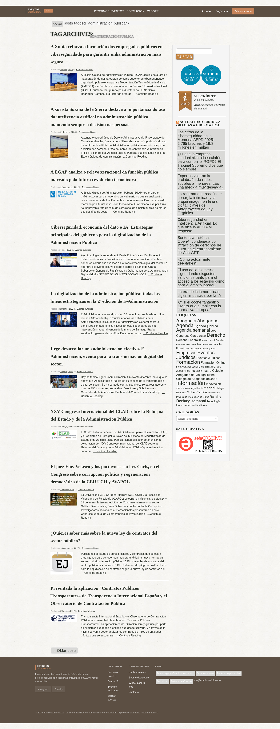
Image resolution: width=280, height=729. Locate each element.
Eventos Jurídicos (208, 358)
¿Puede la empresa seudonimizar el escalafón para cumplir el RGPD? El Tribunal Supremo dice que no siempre (200, 161)
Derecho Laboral (187, 340)
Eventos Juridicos (84, 69)
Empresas (186, 352)
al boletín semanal (209, 102)
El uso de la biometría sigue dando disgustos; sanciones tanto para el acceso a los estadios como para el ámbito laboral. (201, 277)
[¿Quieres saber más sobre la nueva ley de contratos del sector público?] (61, 563)
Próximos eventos (109, 11)
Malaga (219, 388)
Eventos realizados (113, 688)
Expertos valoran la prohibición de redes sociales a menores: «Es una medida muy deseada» (200, 181)
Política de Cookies (181, 681)
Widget (153, 11)
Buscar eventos (112, 697)
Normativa (181, 392)
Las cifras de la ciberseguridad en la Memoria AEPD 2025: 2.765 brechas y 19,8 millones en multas (196, 139)
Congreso (183, 335)
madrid (209, 387)
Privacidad (181, 396)
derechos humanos (201, 344)
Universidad (183, 405)
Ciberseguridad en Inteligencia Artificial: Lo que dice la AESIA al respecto (197, 225)
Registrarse (222, 11)
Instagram (43, 689)
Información (190, 383)
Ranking (215, 396)
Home (57, 24)
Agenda (185, 324)
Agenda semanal (193, 329)
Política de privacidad (229, 673)
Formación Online (213, 362)
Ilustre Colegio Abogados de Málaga (199, 372)
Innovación (213, 383)
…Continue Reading (146, 94)
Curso (194, 335)
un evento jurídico (190, 76)
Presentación (214, 392)
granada (209, 366)
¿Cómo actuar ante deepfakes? (194, 261)
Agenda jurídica (206, 325)
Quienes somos (205, 673)
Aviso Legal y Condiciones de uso (175, 673)
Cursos (202, 335)
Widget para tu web (137, 684)
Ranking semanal (191, 400)
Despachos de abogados (203, 348)
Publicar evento (243, 11)
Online (191, 392)
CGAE (213, 330)
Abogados (207, 320)
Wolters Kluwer (200, 405)
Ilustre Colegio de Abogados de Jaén (196, 376)
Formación (135, 11)
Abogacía (186, 320)
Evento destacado (139, 677)
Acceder (206, 11)
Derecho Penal (207, 340)
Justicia (186, 388)
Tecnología (213, 401)
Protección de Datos (198, 397)
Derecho (216, 334)
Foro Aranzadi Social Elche (190, 366)
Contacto (134, 692)
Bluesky (58, 689)
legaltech (197, 388)
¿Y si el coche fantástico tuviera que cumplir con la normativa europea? (199, 306)
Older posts (64, 650)
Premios (201, 392)
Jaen (179, 388)
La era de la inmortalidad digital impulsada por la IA (199, 294)
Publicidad (162, 681)
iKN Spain (196, 370)
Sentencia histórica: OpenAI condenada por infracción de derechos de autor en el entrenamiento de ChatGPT (199, 245)
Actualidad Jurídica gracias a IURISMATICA (198, 123)
